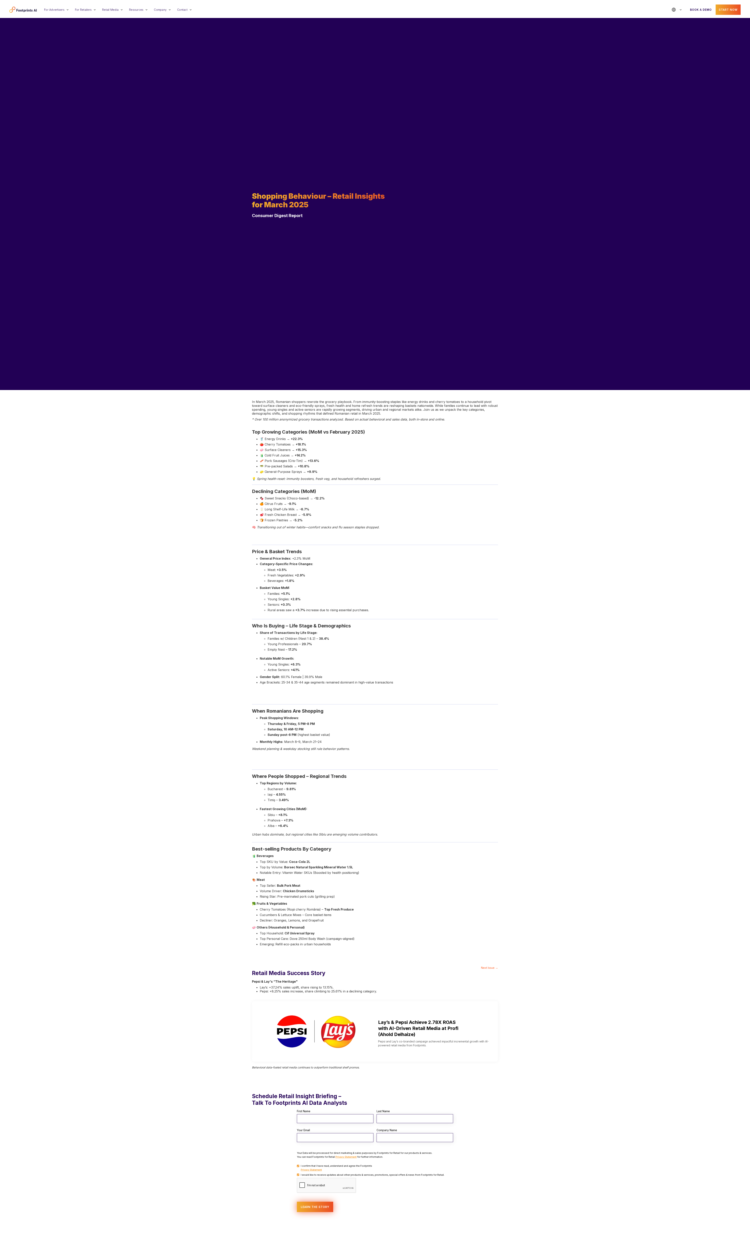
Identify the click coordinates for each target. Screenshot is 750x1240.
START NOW (728, 9)
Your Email (303, 1130)
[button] (57, 10)
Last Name (383, 1111)
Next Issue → (489, 967)
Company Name (387, 1130)
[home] (23, 10)
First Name (303, 1111)
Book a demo (701, 9)
